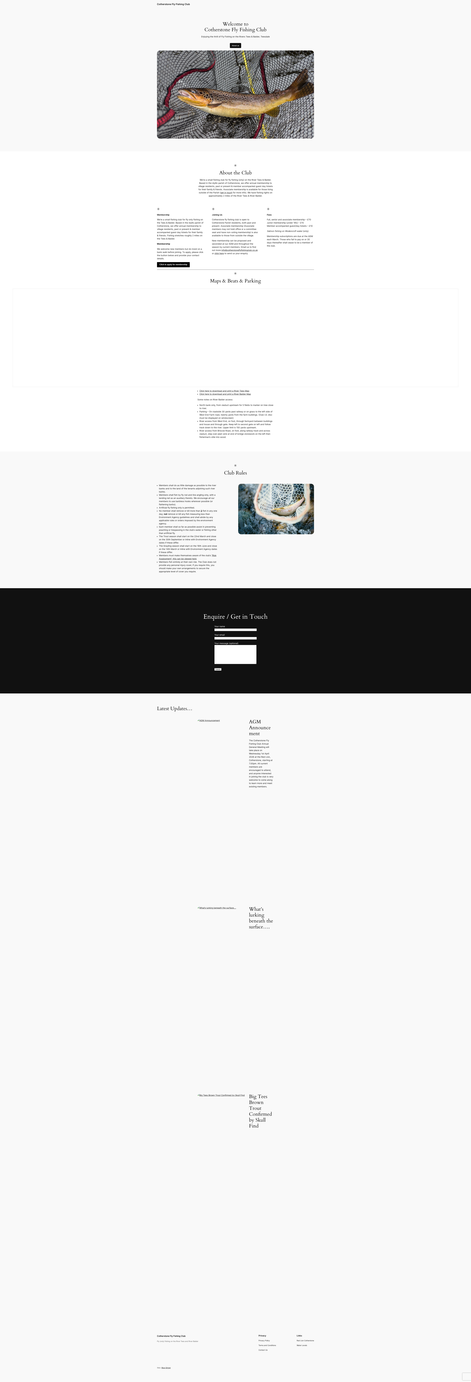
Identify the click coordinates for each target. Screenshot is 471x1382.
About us (235, 45)
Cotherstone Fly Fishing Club (173, 4)
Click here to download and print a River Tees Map (224, 391)
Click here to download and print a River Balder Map (225, 394)
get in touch (226, 192)
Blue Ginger (166, 1368)
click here (219, 253)
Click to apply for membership (173, 264)
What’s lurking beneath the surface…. (261, 918)
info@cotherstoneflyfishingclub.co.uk (239, 250)
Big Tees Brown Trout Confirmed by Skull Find (260, 1111)
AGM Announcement (260, 728)
